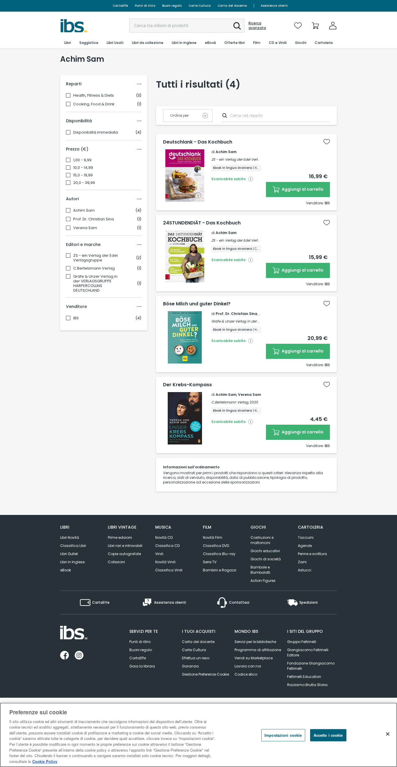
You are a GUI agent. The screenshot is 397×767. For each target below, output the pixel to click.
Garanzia (190, 666)
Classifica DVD (216, 545)
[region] (198, 735)
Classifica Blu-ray (219, 553)
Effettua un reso (195, 658)
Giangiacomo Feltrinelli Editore (307, 652)
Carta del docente (232, 5)
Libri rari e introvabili (125, 545)
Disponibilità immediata (95, 132)
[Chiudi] (387, 734)
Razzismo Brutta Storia (307, 684)
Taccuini (306, 537)
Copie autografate (124, 553)
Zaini (302, 561)
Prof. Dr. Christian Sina (93, 219)
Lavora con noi (248, 666)
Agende (305, 545)
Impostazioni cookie (283, 735)
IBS (76, 318)
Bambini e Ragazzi (219, 570)
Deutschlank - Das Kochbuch (197, 142)
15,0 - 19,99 (83, 175)
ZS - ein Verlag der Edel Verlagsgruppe (95, 258)
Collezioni (116, 561)
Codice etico (246, 674)
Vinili (159, 553)
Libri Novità (69, 537)
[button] (237, 26)
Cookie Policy (44, 761)
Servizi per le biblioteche (255, 641)
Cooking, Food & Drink (94, 104)
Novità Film (212, 537)
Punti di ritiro (145, 5)
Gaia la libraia (142, 666)
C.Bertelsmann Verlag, (230, 402)
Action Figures (263, 580)
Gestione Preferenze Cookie (205, 674)
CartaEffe (120, 5)
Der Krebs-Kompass (187, 385)
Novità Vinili (165, 561)
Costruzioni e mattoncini (262, 540)
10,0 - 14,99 (83, 167)
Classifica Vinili (169, 570)
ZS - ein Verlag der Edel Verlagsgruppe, (244, 159)
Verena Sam (85, 228)
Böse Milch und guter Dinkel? (196, 304)
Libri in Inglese (72, 561)
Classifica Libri (73, 545)
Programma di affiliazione (258, 649)
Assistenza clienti (274, 5)
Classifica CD (167, 545)
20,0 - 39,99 (84, 182)
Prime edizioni (120, 537)
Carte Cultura (200, 5)
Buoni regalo (172, 5)
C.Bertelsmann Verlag (94, 268)
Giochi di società (266, 559)
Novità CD (164, 537)
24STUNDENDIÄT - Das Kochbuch (202, 223)
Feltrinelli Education (304, 676)
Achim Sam (84, 210)
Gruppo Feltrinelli (301, 641)
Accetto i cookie (328, 735)
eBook (65, 570)
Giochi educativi (265, 550)
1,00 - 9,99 (82, 160)
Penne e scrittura (312, 553)
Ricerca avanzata (257, 25)
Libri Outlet (69, 553)
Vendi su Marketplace (254, 658)
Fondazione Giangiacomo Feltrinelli (311, 666)
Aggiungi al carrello (302, 189)
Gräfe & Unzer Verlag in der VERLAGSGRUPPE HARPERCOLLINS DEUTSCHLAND (95, 283)
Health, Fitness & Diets (93, 95)
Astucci (304, 570)
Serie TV (210, 561)
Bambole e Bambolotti (260, 570)
